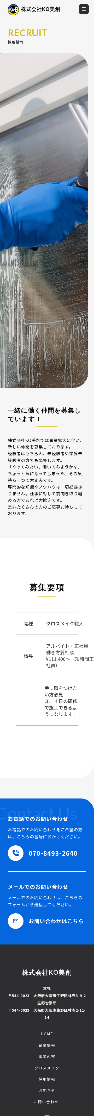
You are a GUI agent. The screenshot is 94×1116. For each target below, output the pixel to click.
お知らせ (47, 1090)
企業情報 (47, 1045)
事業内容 (47, 1056)
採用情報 (47, 1079)
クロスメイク (47, 1068)
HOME (47, 1033)
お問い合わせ (46, 1101)
